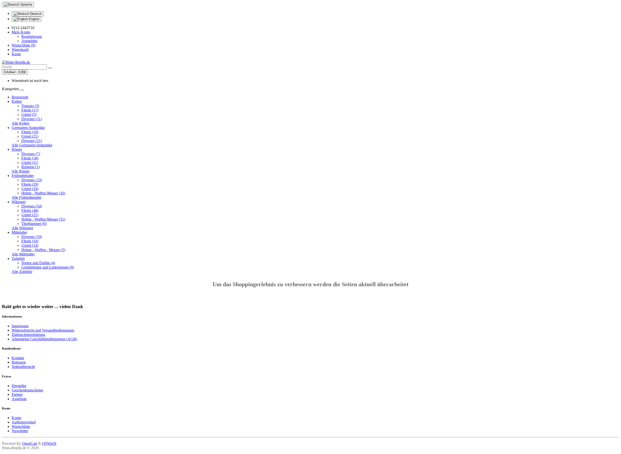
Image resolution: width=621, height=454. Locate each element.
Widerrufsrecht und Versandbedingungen (43, 330)
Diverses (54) (31, 206)
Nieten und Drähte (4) (38, 263)
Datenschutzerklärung (28, 335)
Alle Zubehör (22, 272)
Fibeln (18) (29, 158)
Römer (17, 149)
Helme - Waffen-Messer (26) (43, 193)
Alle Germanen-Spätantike (32, 145)
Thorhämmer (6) (34, 224)
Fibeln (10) (29, 241)
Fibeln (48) (29, 210)
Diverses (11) (31, 119)
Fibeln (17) (29, 110)
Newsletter (20, 431)
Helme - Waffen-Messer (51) (43, 219)
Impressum (20, 326)
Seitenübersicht (23, 367)
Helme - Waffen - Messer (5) (43, 250)
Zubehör (18, 258)
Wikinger (19, 202)
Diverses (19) (31, 237)
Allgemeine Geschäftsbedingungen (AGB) (44, 339)
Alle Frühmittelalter (26, 197)
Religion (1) (30, 167)
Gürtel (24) (29, 189)
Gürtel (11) (29, 162)
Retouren (19, 362)
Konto (16, 418)
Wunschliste (21, 426)
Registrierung (31, 36)
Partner (17, 394)
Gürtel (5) (28, 114)
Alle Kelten (20, 123)
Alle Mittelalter (23, 254)
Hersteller (19, 386)
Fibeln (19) (29, 132)
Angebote (19, 399)
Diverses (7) (30, 154)
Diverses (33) (31, 180)
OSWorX (49, 443)
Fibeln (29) (29, 184)
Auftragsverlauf (24, 422)
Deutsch (35, 14)
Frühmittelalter (23, 176)
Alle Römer (21, 171)
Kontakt (18, 358)
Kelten (17, 101)
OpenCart (29, 443)
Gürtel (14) (29, 245)
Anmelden (29, 41)
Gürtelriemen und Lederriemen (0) (47, 267)
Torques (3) (30, 106)
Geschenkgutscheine (27, 390)
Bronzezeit (20, 97)
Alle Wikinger (22, 228)
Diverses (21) (31, 141)
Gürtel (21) (29, 136)
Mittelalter (19, 232)
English (33, 19)
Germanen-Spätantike (28, 128)
